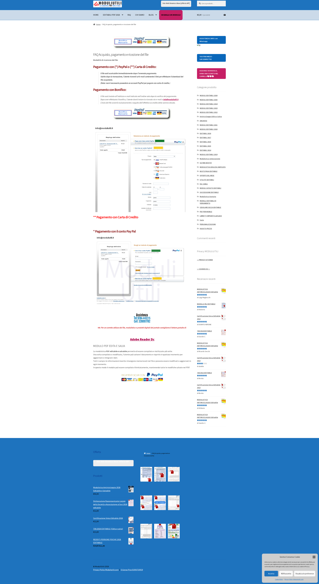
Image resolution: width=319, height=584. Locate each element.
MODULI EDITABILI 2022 (208, 112)
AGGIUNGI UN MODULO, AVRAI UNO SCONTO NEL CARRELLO (208, 73)
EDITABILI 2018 (205, 133)
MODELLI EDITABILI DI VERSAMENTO (208, 202)
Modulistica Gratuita (208, 196)
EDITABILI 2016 (205, 142)
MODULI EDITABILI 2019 (208, 154)
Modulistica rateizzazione (210, 159)
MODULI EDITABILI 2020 (208, 129)
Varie (202, 220)
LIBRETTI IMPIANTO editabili (211, 216)
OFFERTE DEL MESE (207, 175)
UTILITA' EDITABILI (207, 180)
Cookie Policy (279, 579)
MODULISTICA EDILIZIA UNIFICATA (213, 167)
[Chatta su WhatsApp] (211, 46)
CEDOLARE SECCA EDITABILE (210, 207)
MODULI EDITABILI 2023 (208, 108)
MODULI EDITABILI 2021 (208, 125)
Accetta (271, 573)
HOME (96, 15)
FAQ (129, 15)
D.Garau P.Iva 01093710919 (132, 569)
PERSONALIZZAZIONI (208, 224)
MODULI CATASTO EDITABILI (210, 188)
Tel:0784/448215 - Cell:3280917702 (206, 57)
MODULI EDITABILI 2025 (208, 100)
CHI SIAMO (139, 15)
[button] (314, 557)
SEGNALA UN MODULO (171, 15)
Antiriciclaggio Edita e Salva (211, 116)
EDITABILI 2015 (205, 146)
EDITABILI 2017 (205, 137)
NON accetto (286, 573)
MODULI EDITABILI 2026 (208, 95)
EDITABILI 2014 (205, 150)
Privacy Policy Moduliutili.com (294, 579)
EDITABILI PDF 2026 (111, 15)
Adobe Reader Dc (142, 339)
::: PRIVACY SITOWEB (205, 260)
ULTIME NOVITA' (206, 163)
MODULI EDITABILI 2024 (208, 104)
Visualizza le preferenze (304, 573)
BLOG (151, 15)
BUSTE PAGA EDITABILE (208, 171)
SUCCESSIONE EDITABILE (209, 192)
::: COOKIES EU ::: (203, 269)
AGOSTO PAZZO (206, 228)
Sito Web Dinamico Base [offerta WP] (176, 3)
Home (98, 24)
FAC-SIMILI (204, 184)
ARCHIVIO (203, 121)
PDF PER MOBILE (206, 211)
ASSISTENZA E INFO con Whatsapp (208, 39)
